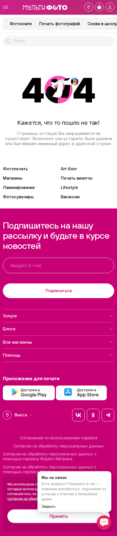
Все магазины (17, 342)
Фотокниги (21, 23)
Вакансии (70, 196)
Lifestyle (69, 187)
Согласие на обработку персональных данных (58, 446)
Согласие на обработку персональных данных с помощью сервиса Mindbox (50, 469)
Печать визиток (77, 178)
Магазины (12, 178)
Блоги (9, 328)
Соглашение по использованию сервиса (58, 438)
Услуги (10, 315)
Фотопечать (15, 168)
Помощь (11, 355)
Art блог (69, 168)
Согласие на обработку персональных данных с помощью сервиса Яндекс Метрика (50, 456)
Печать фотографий (59, 23)
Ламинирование (19, 187)
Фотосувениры (18, 196)
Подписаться (58, 290)
